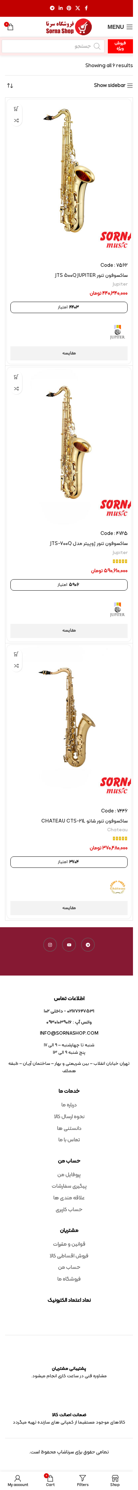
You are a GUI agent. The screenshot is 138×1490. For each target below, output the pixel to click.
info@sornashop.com (69, 1033)
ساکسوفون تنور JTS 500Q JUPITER (91, 276)
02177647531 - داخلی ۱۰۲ (69, 1011)
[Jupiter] (118, 332)
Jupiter (120, 284)
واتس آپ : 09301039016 (69, 1022)
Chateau (117, 830)
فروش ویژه (120, 46)
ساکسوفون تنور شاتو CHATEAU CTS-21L (84, 821)
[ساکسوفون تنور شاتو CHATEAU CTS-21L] (69, 724)
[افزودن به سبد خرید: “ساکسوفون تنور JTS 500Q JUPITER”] (16, 108)
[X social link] (77, 8)
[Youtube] (69, 945)
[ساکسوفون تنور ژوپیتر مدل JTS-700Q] (69, 447)
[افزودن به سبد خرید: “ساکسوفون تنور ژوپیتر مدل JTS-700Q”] (16, 377)
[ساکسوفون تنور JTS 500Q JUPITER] (69, 179)
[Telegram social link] (52, 8)
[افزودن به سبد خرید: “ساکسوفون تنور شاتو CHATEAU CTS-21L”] (16, 654)
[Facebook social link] (86, 8)
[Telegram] (88, 945)
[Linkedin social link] (61, 8)
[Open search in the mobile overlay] (53, 46)
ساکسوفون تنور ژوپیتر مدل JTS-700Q (89, 544)
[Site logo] (69, 27)
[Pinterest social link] (69, 8)
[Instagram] (50, 945)
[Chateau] (118, 887)
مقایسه (69, 353)
